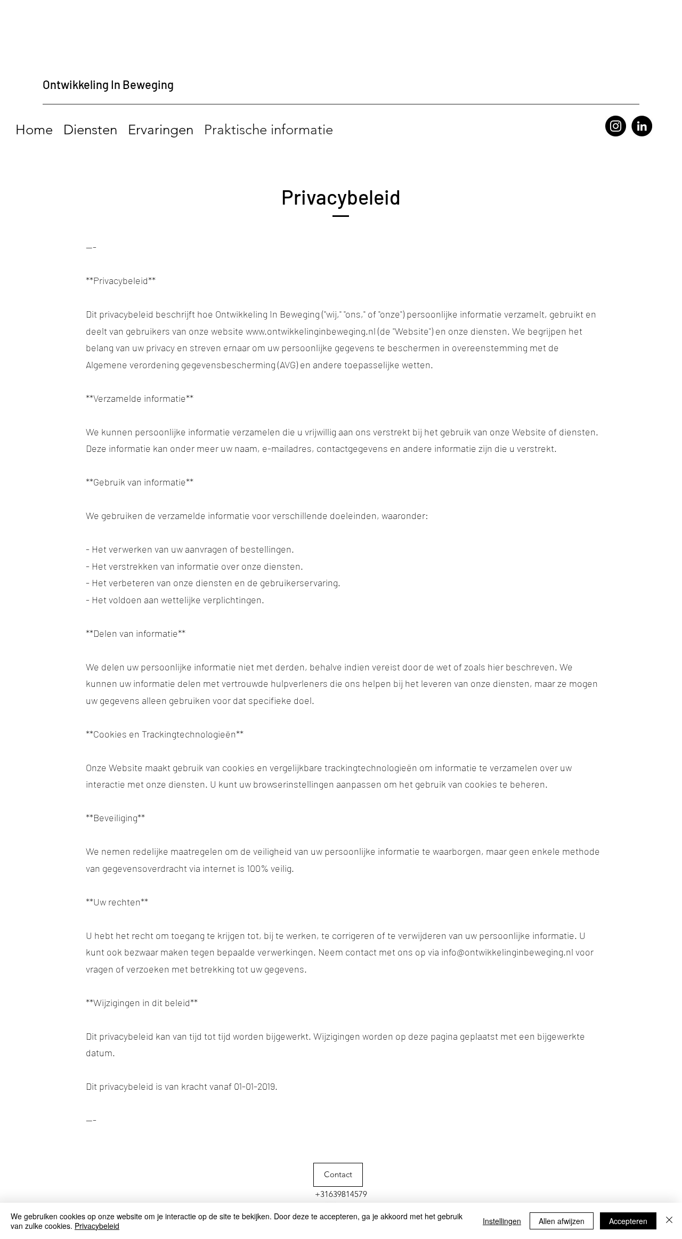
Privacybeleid (97, 1225)
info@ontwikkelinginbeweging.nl (507, 952)
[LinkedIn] (641, 126)
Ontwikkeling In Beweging (108, 84)
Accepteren (628, 1221)
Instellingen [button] (502, 1221)
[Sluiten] (669, 1220)
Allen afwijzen (561, 1221)
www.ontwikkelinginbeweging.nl (311, 331)
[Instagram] (615, 126)
